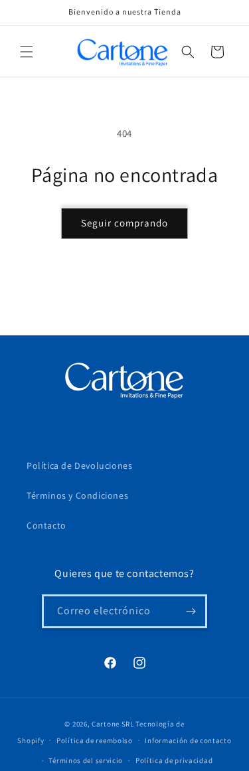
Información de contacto (188, 740)
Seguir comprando (124, 222)
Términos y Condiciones (77, 495)
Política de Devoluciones (79, 465)
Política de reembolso (94, 740)
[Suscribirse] (190, 611)
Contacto (46, 525)
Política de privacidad (173, 760)
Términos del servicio (85, 760)
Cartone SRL (113, 723)
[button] (26, 51)
